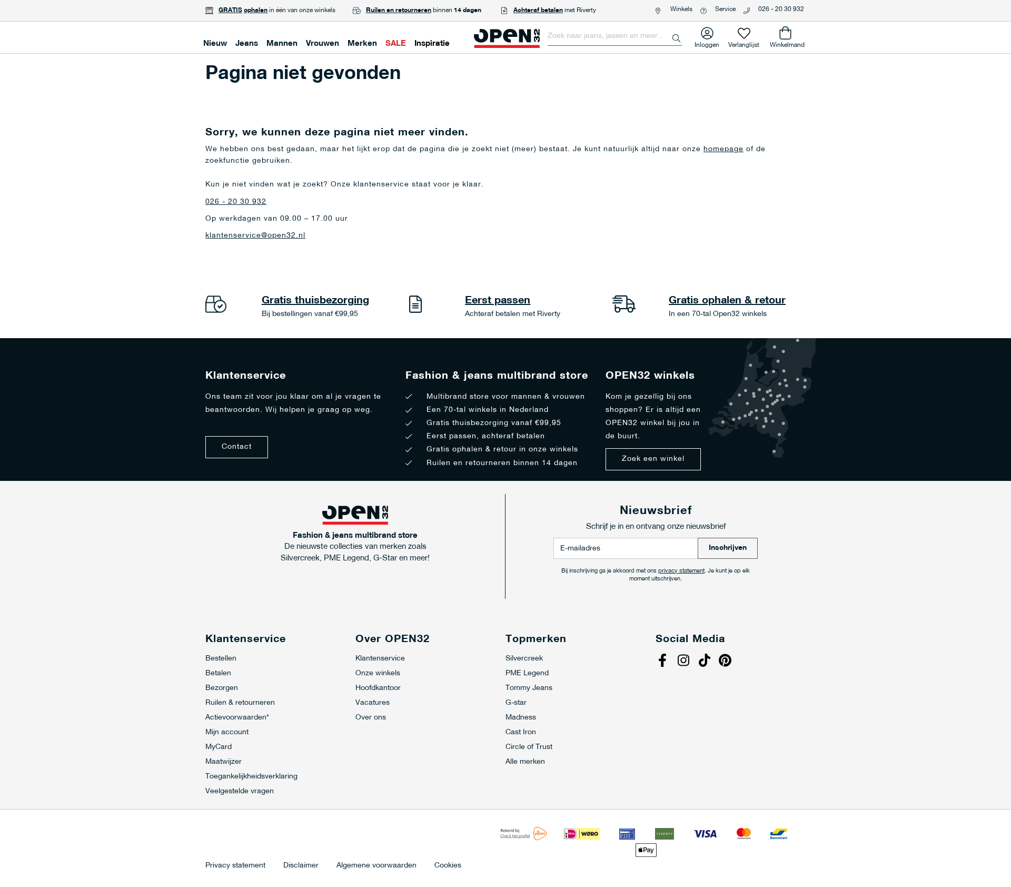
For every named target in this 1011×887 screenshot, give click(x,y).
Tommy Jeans (529, 688)
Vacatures (372, 703)
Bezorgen (221, 688)
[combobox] (615, 36)
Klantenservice (380, 659)
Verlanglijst (743, 43)
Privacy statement (235, 866)
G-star (516, 703)
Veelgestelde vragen (239, 791)
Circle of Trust (529, 747)
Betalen (218, 673)
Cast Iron (521, 732)
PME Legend (527, 673)
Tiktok (705, 661)
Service (725, 9)
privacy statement (681, 571)
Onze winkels (377, 673)
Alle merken (525, 762)
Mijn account (227, 732)
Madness (521, 718)
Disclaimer (301, 866)
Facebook (663, 661)
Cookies (447, 866)
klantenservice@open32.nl (255, 236)
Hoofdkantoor (378, 688)
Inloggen (707, 43)
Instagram (684, 661)
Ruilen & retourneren (240, 703)
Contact (237, 447)
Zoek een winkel (653, 459)
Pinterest (727, 661)
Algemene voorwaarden (376, 866)
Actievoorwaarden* (237, 718)
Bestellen (220, 659)
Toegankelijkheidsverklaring (251, 777)
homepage (723, 149)
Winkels (681, 9)
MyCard (218, 747)
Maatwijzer (223, 762)
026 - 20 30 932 (781, 9)
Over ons (370, 718)
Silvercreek (524, 659)
